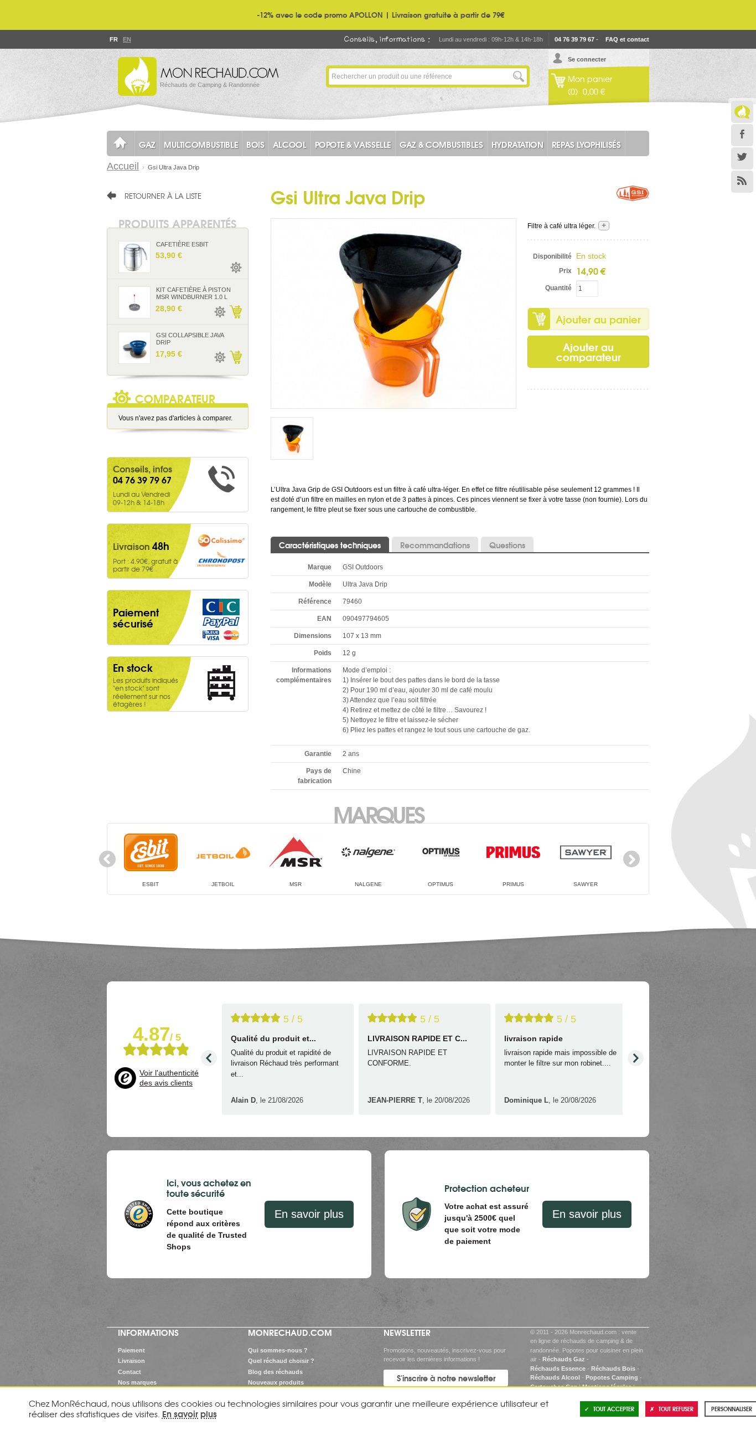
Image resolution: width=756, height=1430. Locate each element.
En (127, 39)
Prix (565, 271)
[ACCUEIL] (120, 143)
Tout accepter (613, 1409)
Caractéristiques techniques (330, 545)
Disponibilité (552, 256)
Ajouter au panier (598, 319)
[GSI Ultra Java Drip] (393, 313)
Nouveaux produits (276, 1382)
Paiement (131, 1350)
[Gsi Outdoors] (632, 202)
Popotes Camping (612, 1377)
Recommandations (435, 545)
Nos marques (137, 1382)
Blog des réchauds (275, 1372)
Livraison (131, 1360)
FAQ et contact (627, 39)
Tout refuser (676, 1409)
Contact (129, 1372)
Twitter (742, 158)
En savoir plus (309, 1214)
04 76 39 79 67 (574, 39)
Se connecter (587, 59)
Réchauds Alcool (555, 1377)
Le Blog (742, 112)
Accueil (123, 166)
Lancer (518, 76)
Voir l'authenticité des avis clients (169, 1077)
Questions (507, 545)
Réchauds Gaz (563, 1359)
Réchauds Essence (558, 1368)
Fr (113, 39)
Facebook (742, 135)
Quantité (558, 288)
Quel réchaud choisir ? (281, 1360)
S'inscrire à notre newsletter (446, 1378)
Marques (378, 813)
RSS (742, 182)
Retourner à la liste (163, 195)
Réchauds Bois (613, 1368)
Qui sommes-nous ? (278, 1350)
